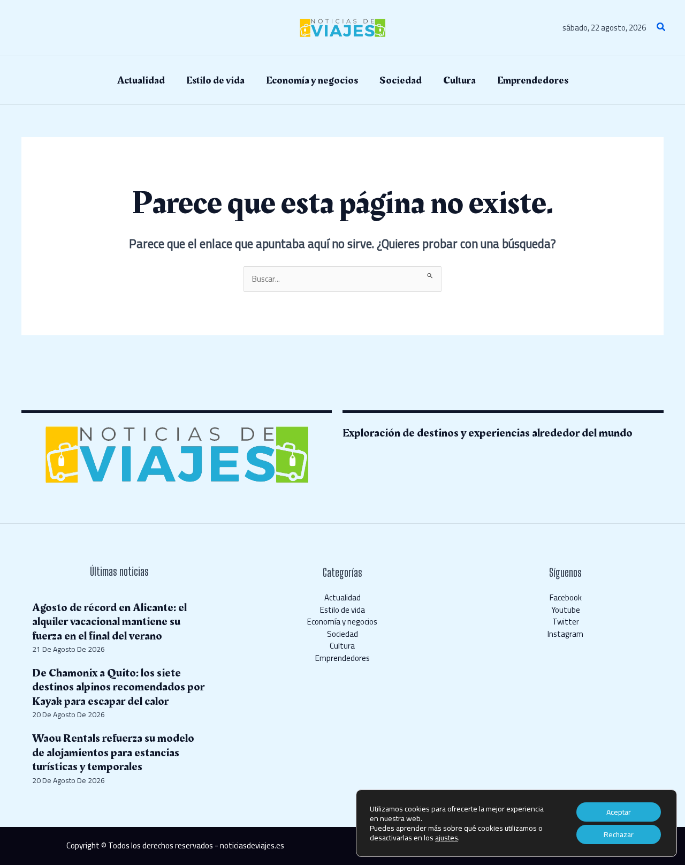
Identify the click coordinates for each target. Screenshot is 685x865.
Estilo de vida (342, 610)
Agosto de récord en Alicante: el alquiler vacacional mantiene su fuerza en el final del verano (109, 622)
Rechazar (619, 834)
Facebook (566, 597)
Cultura (342, 645)
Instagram (565, 634)
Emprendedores (342, 658)
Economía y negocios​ (342, 621)
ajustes (446, 838)
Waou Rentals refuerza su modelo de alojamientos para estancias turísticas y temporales (113, 752)
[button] (661, 28)
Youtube (565, 610)
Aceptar (618, 812)
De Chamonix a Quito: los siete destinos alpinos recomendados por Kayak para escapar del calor (118, 687)
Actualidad (342, 597)
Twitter (565, 621)
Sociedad (342, 634)
